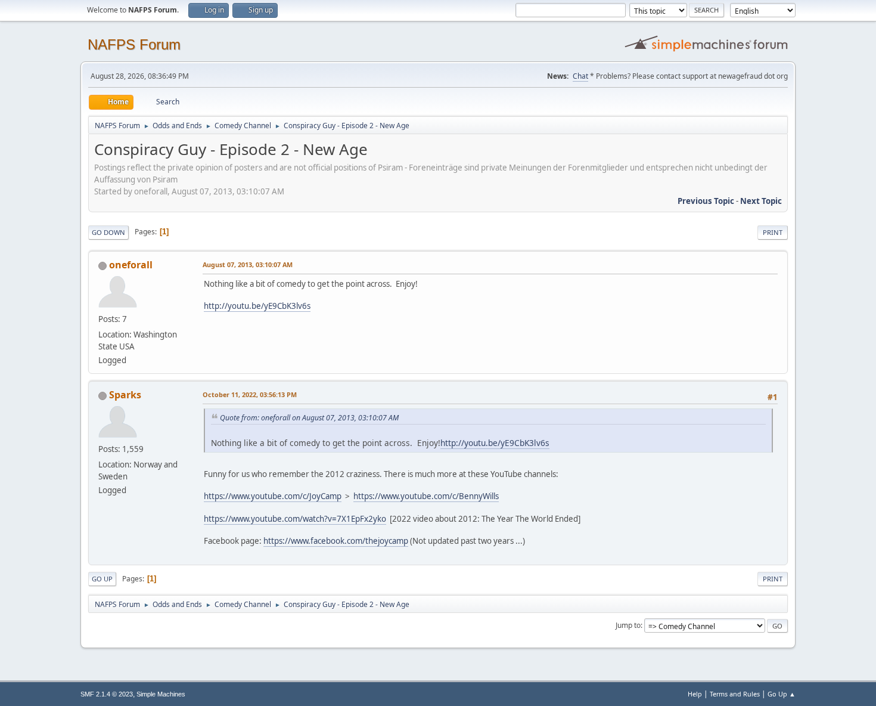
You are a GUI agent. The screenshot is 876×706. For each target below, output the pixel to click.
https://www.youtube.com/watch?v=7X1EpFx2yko (295, 518)
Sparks (125, 394)
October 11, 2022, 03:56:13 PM (250, 394)
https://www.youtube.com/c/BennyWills (426, 496)
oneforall (131, 264)
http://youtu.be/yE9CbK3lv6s (257, 306)
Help (695, 693)
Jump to (628, 625)
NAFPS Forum (134, 44)
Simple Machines (160, 694)
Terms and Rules (735, 693)
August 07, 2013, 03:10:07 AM (248, 264)
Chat (580, 76)
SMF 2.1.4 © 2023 (106, 694)
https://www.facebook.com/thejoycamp (335, 540)
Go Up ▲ (782, 693)
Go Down (108, 232)
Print (772, 232)
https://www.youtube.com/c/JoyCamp (272, 496)
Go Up (102, 578)
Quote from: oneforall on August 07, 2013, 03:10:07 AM (309, 418)
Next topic (761, 201)
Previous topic (706, 201)
